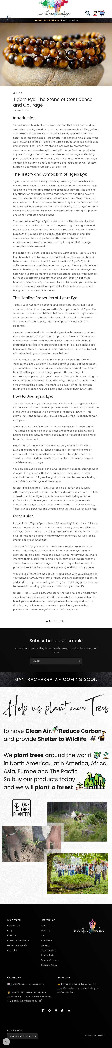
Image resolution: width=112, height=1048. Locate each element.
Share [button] (19, 92)
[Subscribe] (79, 661)
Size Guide (46, 940)
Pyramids (12, 950)
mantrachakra (98, 1035)
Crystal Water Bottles (19, 940)
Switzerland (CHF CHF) (21, 1036)
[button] (9, 9)
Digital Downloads (17, 945)
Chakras (11, 935)
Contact (45, 945)
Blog (9, 930)
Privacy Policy (48, 950)
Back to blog (57, 621)
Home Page (13, 926)
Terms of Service (50, 960)
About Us (45, 930)
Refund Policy (48, 955)
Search (44, 926)
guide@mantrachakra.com (27, 984)
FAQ (43, 935)
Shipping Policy (49, 965)
